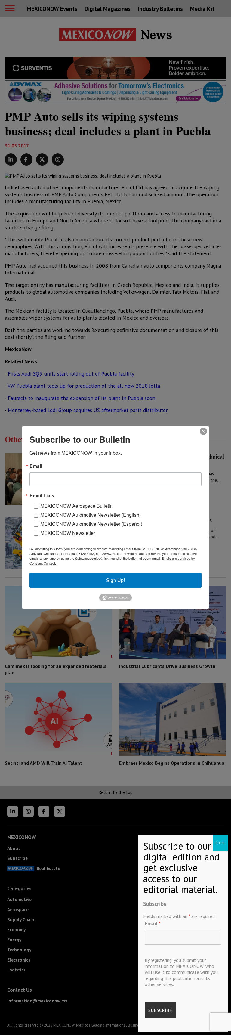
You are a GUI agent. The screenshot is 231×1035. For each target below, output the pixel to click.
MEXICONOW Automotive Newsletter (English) (90, 514)
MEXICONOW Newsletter (67, 532)
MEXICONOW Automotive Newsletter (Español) (91, 523)
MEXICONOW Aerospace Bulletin (76, 505)
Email (153, 923)
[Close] (203, 431)
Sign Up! (115, 580)
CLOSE (220, 843)
